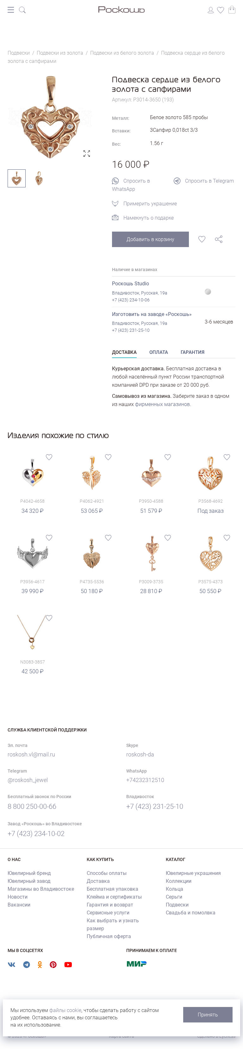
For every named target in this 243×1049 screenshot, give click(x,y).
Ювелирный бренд (29, 873)
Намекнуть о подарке (148, 218)
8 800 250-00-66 (32, 806)
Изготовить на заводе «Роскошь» (152, 314)
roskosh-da (140, 754)
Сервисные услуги (108, 913)
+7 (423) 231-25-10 (131, 330)
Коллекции (178, 881)
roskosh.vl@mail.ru (31, 754)
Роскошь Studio (130, 284)
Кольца (174, 889)
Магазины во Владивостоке (41, 889)
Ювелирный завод (29, 881)
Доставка (98, 881)
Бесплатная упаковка (112, 889)
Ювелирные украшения (193, 873)
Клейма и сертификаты (114, 897)
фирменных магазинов (162, 404)
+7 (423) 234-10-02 (36, 834)
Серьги (174, 897)
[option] (50, 117)
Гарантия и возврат (110, 905)
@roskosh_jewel (28, 780)
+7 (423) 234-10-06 (131, 299)
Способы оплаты (107, 873)
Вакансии (19, 905)
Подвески (177, 905)
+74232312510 (145, 780)
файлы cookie (65, 1010)
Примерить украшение (150, 204)
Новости (18, 897)
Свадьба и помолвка (190, 913)
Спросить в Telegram (209, 181)
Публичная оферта (109, 936)
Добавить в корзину (150, 239)
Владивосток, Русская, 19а (139, 292)
